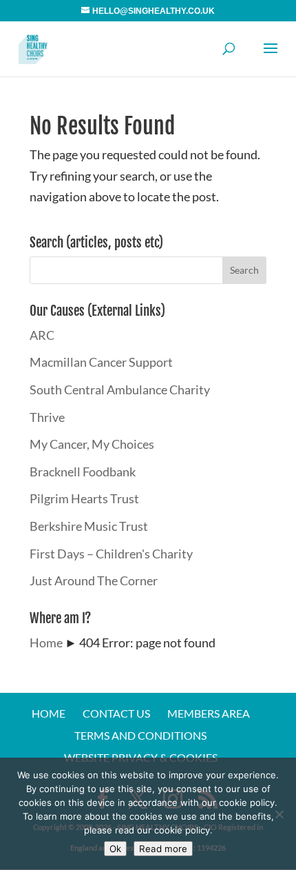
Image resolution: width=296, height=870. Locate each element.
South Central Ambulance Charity (120, 389)
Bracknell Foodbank (83, 471)
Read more (163, 848)
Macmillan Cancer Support (101, 362)
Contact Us (116, 713)
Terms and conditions (140, 735)
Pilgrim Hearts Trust (84, 498)
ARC (42, 335)
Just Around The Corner (94, 580)
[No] (279, 814)
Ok (115, 848)
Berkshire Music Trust (89, 526)
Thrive (47, 417)
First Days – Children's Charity (111, 553)
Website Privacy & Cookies (141, 757)
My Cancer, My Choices (92, 444)
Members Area (208, 713)
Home (46, 642)
